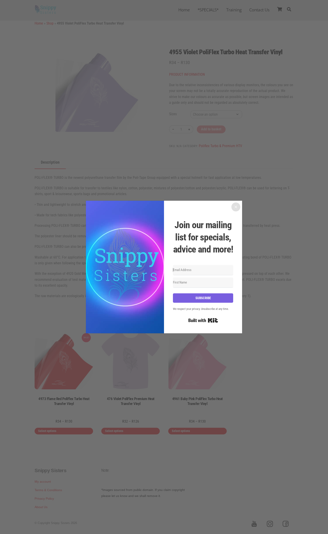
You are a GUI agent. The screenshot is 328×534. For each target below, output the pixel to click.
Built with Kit (203, 320)
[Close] (235, 206)
